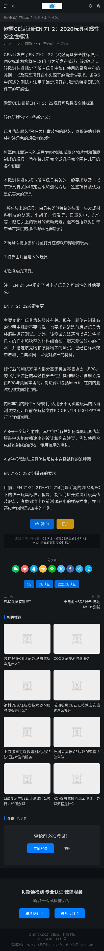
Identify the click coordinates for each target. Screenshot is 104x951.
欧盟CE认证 (67, 584)
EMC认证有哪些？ (18, 601)
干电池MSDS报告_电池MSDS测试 (82, 604)
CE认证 (52, 6)
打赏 (65, 524)
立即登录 (41, 848)
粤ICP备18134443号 (52, 939)
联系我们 (34, 913)
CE (29, 584)
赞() (62, 44)
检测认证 (40, 17)
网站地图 (69, 934)
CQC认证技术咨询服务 (72, 658)
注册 (66, 848)
